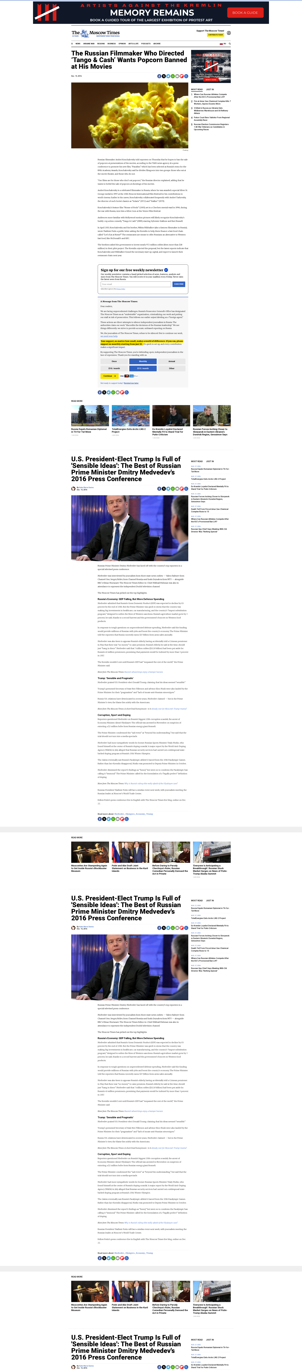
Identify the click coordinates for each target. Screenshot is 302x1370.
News (78, 44)
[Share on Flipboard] (182, 76)
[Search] (230, 43)
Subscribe (179, 284)
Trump (149, 814)
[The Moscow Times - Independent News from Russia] (95, 33)
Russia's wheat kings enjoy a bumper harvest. (143, 672)
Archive (157, 44)
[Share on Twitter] (164, 76)
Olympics (130, 814)
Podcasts (146, 44)
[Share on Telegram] (168, 76)
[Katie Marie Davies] (73, 489)
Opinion (122, 44)
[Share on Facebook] (159, 76)
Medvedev (119, 814)
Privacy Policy (120, 289)
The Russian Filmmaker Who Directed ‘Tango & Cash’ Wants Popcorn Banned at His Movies (129, 59)
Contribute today (215, 35)
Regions (101, 44)
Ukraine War (88, 44)
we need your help (109, 336)
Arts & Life (133, 44)
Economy (140, 814)
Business (112, 44)
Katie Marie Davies (86, 488)
